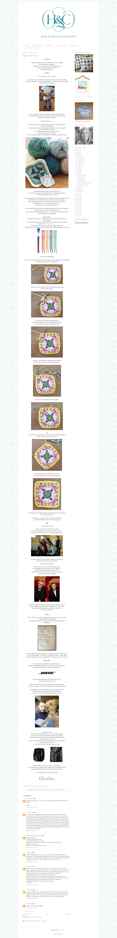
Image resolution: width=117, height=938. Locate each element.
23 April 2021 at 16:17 (31, 861)
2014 (78, 205)
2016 (78, 201)
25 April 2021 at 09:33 (31, 907)
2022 (78, 154)
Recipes (74, 45)
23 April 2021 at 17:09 (31, 884)
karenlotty (29, 866)
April (79, 173)
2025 (78, 150)
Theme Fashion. (62, 930)
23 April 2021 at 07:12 (31, 847)
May (79, 171)
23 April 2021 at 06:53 (31, 830)
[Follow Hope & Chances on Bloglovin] (82, 223)
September (80, 163)
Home (27, 45)
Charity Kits (61, 45)
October (80, 161)
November (80, 160)
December (80, 158)
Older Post (68, 914)
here (51, 121)
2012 (78, 209)
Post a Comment (29, 911)
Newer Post (26, 914)
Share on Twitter (47, 789)
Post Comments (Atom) (35, 917)
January (80, 191)
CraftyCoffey (29, 798)
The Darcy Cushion (33, 48)
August (79, 165)
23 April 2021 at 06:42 (31, 807)
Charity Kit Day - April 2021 (83, 183)
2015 (78, 203)
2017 (78, 199)
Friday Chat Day (81, 175)
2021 (78, 156)
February (80, 189)
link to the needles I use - (49, 224)
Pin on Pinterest (59, 789)
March (79, 187)
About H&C (37, 45)
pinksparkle (29, 889)
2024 (78, 152)
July (79, 167)
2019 (78, 195)
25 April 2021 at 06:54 (31, 898)
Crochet (48, 45)
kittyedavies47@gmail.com (33, 835)
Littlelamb (29, 852)
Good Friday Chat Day (82, 185)
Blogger (61, 934)
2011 (78, 211)
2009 (78, 215)
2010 (78, 213)
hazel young (29, 812)
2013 (78, 207)
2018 (78, 197)
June (79, 169)
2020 (78, 193)
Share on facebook (34, 789)
